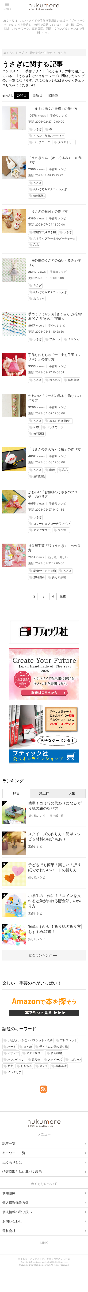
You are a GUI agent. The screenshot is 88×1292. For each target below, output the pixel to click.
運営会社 (8, 1231)
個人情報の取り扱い (17, 1212)
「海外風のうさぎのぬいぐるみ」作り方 (54, 262)
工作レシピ (35, 846)
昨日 (16, 793)
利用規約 (8, 1193)
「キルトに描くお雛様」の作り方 (52, 108)
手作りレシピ (58, 115)
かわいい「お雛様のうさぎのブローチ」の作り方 (54, 494)
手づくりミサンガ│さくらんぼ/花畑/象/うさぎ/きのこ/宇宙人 (55, 316)
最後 (63, 596)
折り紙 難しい (58, 557)
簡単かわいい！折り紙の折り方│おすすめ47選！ (55, 929)
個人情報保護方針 (15, 1202)
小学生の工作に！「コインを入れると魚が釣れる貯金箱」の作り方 (54, 900)
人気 (72, 793)
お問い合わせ (12, 1221)
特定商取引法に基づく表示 (22, 1172)
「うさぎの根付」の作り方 (48, 211)
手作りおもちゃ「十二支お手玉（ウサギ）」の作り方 (54, 357)
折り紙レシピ (36, 815)
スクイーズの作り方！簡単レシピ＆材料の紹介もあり (54, 836)
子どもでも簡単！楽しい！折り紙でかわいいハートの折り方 (54, 867)
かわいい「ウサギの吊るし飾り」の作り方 (54, 398)
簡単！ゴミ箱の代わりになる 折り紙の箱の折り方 (55, 806)
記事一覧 (8, 1143)
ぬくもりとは (12, 1162)
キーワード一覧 (13, 1153)
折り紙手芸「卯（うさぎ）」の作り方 (54, 548)
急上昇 (44, 793)
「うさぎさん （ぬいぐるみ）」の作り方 (55, 160)
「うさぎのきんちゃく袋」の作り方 (54, 449)
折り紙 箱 (57, 815)
